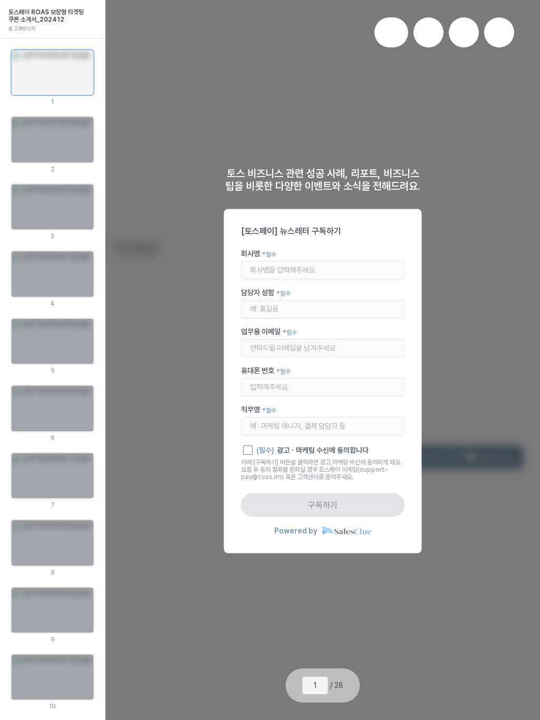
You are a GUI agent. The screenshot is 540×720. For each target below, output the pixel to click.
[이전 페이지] (294, 686)
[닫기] (94, 10)
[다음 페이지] (351, 686)
